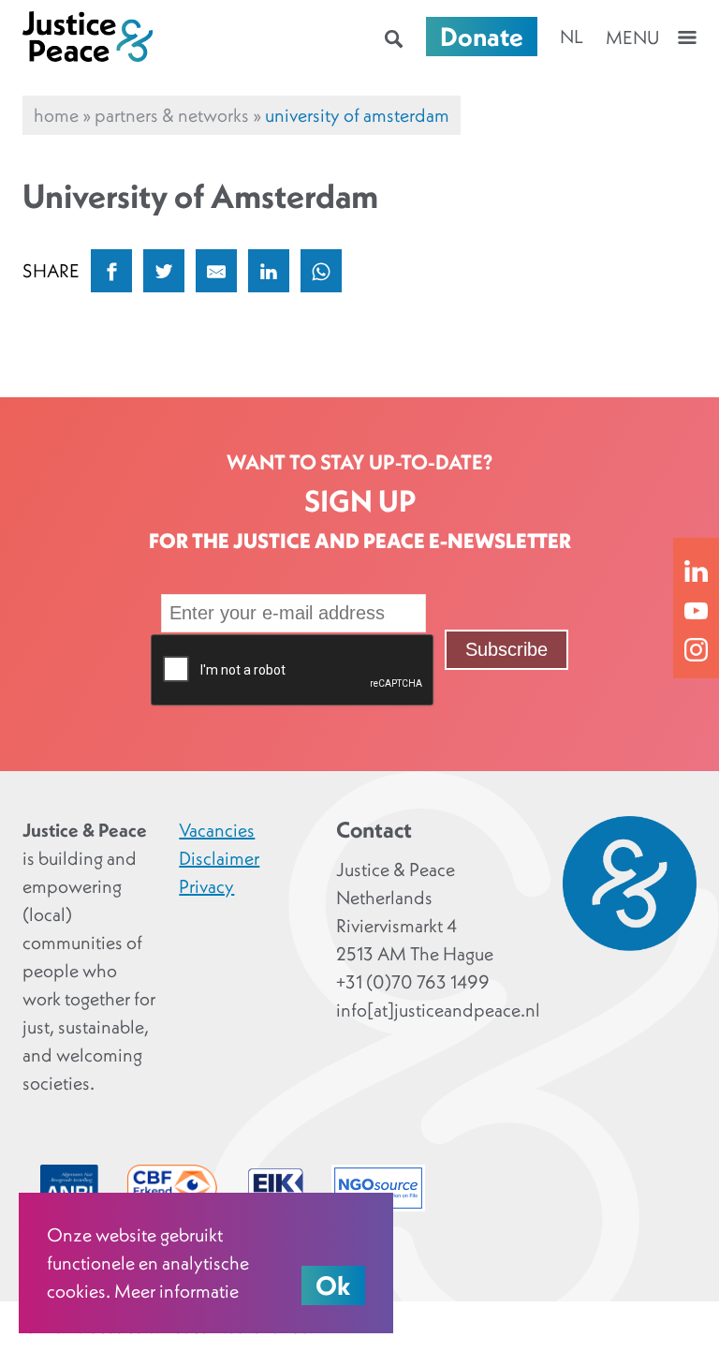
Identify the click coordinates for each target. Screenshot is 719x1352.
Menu (632, 37)
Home (56, 115)
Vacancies (217, 830)
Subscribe (506, 649)
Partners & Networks (172, 115)
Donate (481, 36)
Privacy (206, 886)
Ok (333, 1285)
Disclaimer (219, 858)
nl (571, 36)
